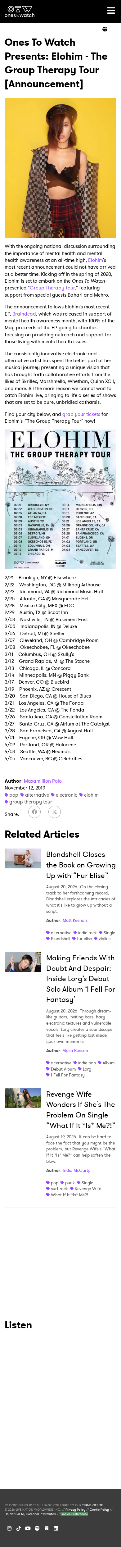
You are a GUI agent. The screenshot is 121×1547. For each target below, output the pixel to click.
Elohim (95, 260)
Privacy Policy (75, 1510)
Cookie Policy (99, 1510)
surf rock (59, 1188)
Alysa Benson (75, 1050)
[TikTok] (18, 1528)
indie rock (87, 933)
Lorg (87, 1069)
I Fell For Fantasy (68, 1075)
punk (70, 1183)
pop (13, 795)
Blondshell (60, 938)
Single (109, 933)
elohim (91, 795)
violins (104, 938)
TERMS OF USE (92, 1505)
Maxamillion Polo (43, 781)
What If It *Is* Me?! (69, 1195)
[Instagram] (9, 1528)
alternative (37, 795)
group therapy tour (30, 801)
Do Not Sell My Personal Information (30, 1514)
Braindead (24, 313)
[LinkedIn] (55, 1528)
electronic (66, 795)
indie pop (87, 1063)
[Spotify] (37, 1528)
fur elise (84, 938)
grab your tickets (81, 414)
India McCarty (77, 1170)
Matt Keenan (75, 920)
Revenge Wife (88, 1188)
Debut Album (63, 1069)
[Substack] (46, 1528)
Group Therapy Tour (52, 287)
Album (109, 1063)
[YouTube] (28, 1528)
